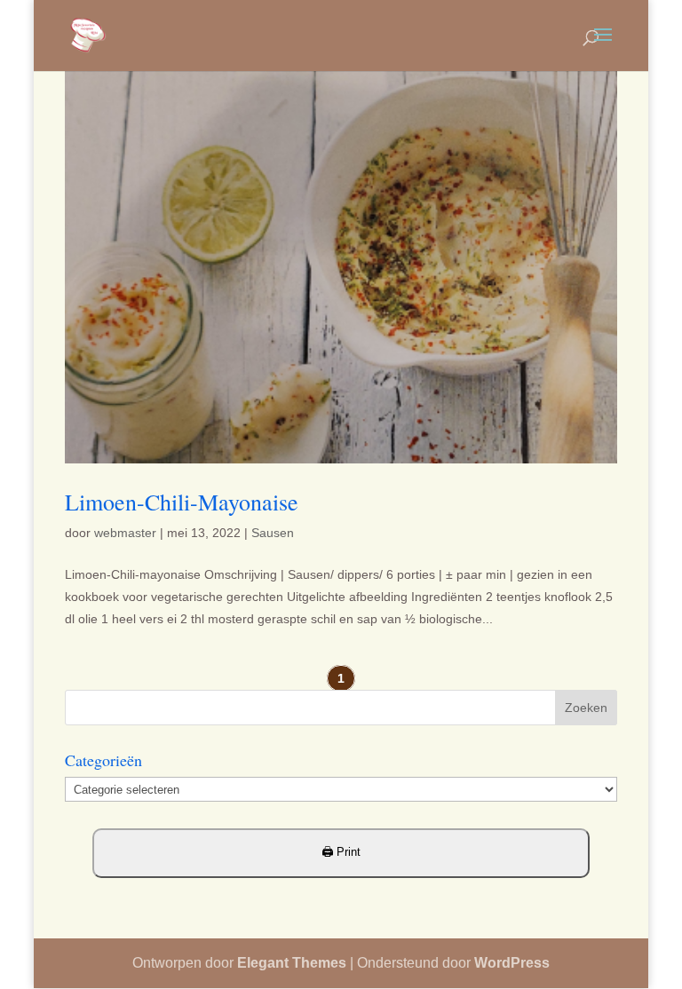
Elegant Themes (291, 962)
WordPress (512, 962)
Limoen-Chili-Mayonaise (181, 502)
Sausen (272, 533)
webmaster (125, 533)
